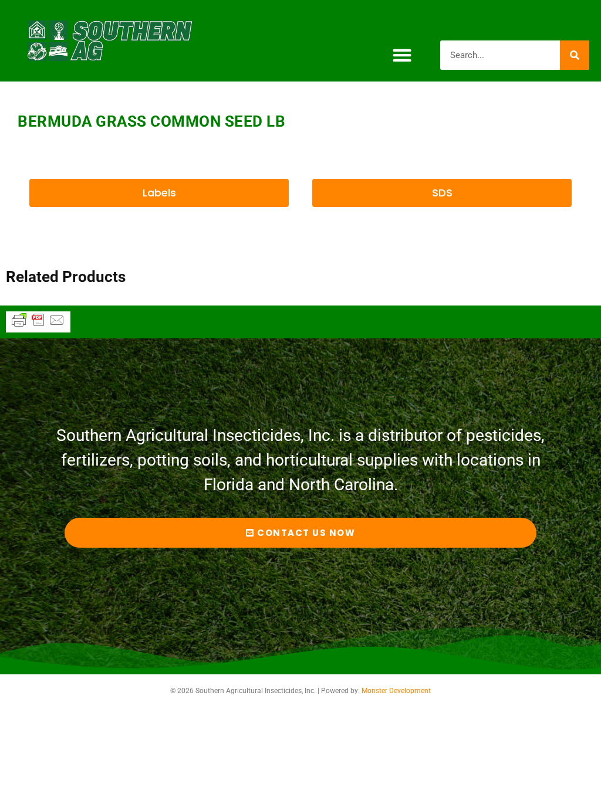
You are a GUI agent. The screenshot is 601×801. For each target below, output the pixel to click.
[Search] (574, 55)
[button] (402, 55)
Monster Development (396, 691)
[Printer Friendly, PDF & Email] (38, 325)
